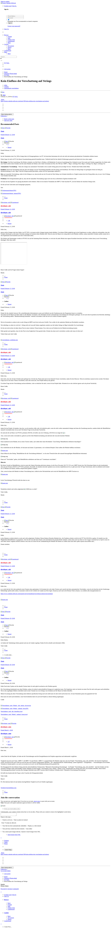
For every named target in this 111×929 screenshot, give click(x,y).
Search (9, 47)
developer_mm (6, 733)
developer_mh (6, 212)
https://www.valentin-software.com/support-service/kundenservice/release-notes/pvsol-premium (27, 593)
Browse (6, 35)
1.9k (9, 220)
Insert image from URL (14, 834)
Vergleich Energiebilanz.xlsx (8, 788)
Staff (9, 38)
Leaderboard (11, 41)
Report (9, 147)
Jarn (4, 95)
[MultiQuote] (5, 343)
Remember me (12, 21)
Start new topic (8, 120)
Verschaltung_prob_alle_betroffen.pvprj (11, 711)
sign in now (37, 801)
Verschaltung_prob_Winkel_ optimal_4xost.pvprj (14, 714)
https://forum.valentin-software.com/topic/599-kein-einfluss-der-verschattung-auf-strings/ (25, 101)
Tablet (6, 842)
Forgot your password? (14, 26)
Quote (6, 198)
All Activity (11, 46)
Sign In (10, 23)
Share (2, 99)
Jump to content (5, 1)
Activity (6, 44)
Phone (6, 843)
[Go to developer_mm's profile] (6, 723)
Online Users (11, 39)
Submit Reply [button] (8, 849)
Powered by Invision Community (10, 889)
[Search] (1, 60)
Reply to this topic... (6, 817)
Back (9, 903)
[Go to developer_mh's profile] (5, 202)
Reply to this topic (9, 119)
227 (9, 741)
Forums (10, 36)
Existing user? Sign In (10, 6)
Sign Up (6, 29)
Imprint (3, 884)
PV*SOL (15, 96)
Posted (8, 134)
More (9, 43)
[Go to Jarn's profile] (2, 92)
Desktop (6, 840)
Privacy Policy (5, 886)
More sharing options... (7, 114)
